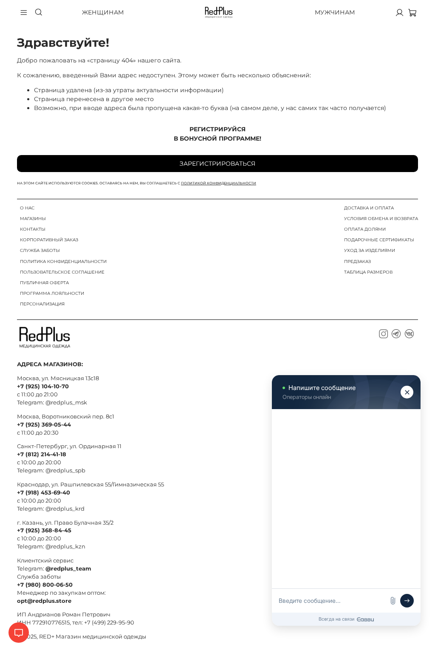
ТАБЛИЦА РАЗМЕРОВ (368, 272)
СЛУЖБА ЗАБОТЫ (40, 250)
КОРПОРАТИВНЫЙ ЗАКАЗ (49, 239)
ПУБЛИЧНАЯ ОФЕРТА (44, 282)
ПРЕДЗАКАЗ (357, 261)
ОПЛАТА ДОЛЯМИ (365, 229)
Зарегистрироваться (217, 163)
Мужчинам (335, 12)
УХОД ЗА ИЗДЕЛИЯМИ (369, 250)
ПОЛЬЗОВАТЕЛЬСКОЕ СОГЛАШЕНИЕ (62, 272)
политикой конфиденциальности (218, 183)
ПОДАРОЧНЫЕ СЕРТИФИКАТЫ (379, 239)
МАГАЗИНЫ (33, 218)
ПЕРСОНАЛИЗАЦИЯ (42, 304)
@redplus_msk (66, 402)
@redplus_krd (65, 509)
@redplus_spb (65, 470)
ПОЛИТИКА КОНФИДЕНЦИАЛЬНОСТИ (63, 261)
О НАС (27, 208)
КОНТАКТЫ (32, 229)
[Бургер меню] (24, 12)
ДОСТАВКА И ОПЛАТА (369, 208)
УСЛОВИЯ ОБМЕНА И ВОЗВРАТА (381, 218)
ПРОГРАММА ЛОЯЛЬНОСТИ (52, 293)
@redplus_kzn (65, 546)
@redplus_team (68, 568)
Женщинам (103, 12)
